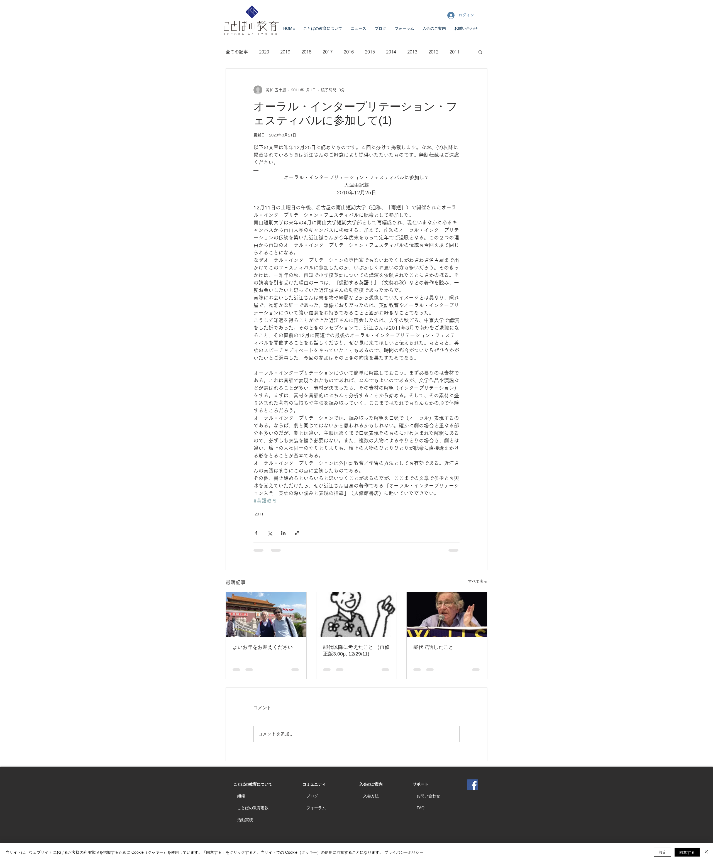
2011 (455, 52)
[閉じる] (706, 852)
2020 (264, 52)
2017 (328, 52)
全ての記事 (237, 52)
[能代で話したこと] (447, 614)
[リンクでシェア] (297, 533)
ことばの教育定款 (252, 808)
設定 (662, 852)
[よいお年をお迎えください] (266, 614)
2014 (391, 52)
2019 (285, 52)
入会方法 (371, 796)
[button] (480, 52)
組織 (241, 796)
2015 (370, 52)
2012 (433, 52)
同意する (687, 852)
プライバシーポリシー (403, 852)
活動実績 (245, 820)
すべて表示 (477, 581)
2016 (349, 52)
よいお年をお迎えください (263, 647)
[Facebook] (472, 784)
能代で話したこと (433, 647)
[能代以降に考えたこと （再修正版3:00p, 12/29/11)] (356, 614)
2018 (306, 52)
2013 (412, 52)
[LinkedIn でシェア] (283, 533)
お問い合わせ (428, 796)
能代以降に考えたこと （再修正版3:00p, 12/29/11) (356, 650)
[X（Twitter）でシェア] (269, 533)
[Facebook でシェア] (256, 533)
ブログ (312, 796)
